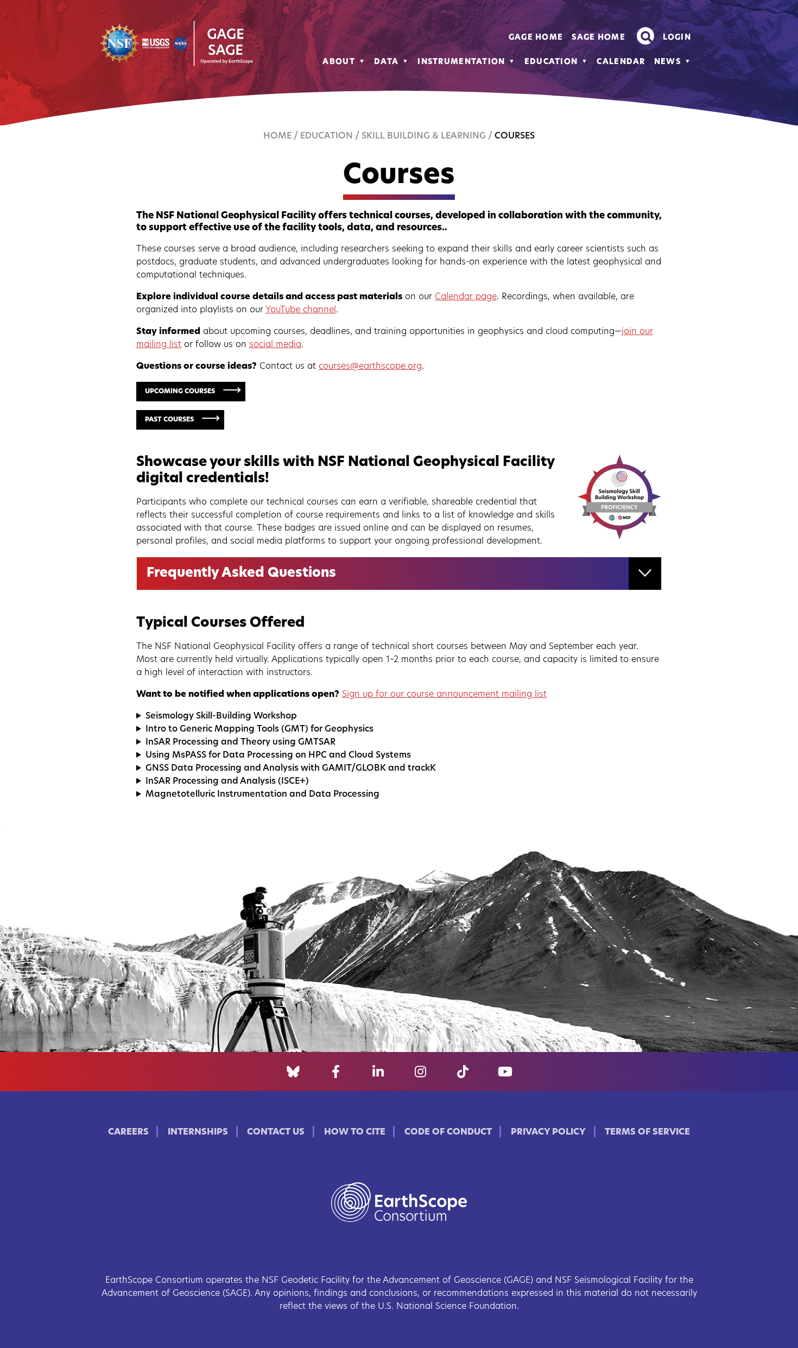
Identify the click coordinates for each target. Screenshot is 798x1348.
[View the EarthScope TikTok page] (462, 1071)
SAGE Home (598, 38)
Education (551, 62)
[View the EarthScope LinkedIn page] (378, 1071)
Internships (198, 1132)
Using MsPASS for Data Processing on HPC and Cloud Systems (278, 755)
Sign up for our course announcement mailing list (444, 694)
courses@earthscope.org (370, 366)
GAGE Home (536, 38)
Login (677, 38)
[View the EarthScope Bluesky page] (293, 1071)
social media (275, 345)
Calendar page (466, 297)
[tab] (399, 573)
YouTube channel (300, 310)
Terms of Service (647, 1132)
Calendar (621, 62)
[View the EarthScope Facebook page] (336, 1071)
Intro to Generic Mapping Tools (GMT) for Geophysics (259, 729)
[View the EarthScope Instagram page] (420, 1071)
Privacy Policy (548, 1132)
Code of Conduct (448, 1132)
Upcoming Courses (180, 391)
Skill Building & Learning (424, 136)
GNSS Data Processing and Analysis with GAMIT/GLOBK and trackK (290, 768)
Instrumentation (461, 62)
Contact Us (276, 1132)
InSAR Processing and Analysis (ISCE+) (227, 781)
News (667, 62)
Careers (128, 1132)
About (338, 62)
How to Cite (354, 1132)
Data (386, 62)
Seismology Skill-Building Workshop (221, 716)
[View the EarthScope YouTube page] (505, 1071)
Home (277, 136)
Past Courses (169, 420)
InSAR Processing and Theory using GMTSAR (240, 742)
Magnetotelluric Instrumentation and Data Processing (262, 794)
